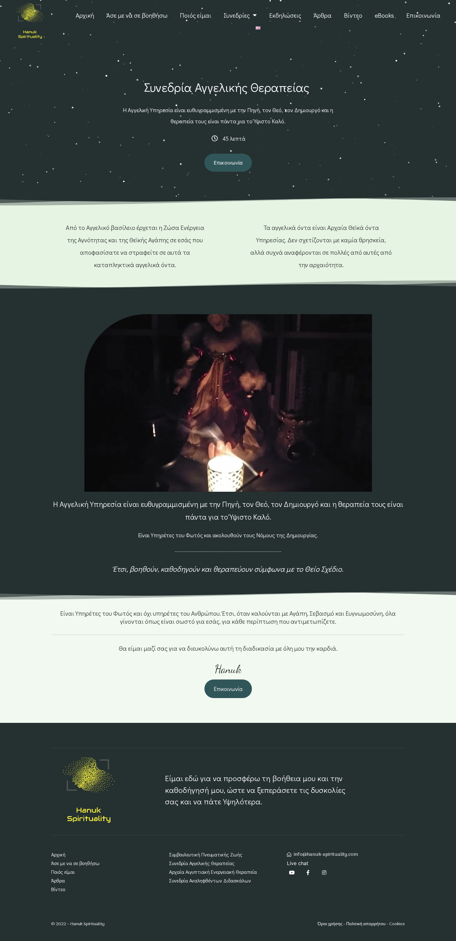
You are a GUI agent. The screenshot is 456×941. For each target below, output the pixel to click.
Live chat (297, 863)
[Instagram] (324, 872)
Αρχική (85, 15)
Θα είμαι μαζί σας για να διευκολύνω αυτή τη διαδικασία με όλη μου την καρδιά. (228, 648)
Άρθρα (323, 15)
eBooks (384, 15)
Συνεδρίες (237, 15)
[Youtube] (292, 872)
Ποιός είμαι (195, 15)
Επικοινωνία (423, 15)
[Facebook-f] (308, 872)
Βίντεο (353, 15)
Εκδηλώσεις (285, 15)
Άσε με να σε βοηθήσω (137, 15)
